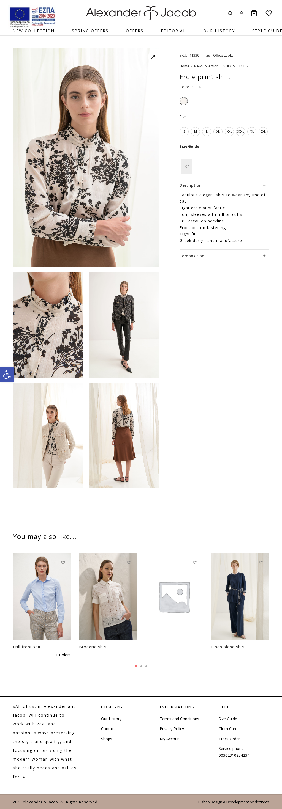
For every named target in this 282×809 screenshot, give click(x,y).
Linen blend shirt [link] (228, 647)
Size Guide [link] (189, 146)
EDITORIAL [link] (173, 30)
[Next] (270, 593)
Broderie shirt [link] (93, 647)
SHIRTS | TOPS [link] (235, 66)
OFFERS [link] (134, 30)
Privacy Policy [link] (172, 728)
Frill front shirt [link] (27, 647)
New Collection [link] (34, 30)
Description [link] (191, 185)
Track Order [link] (229, 738)
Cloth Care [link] (228, 728)
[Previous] (11, 593)
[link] (7, 374)
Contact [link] (108, 728)
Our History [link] (219, 30)
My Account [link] (170, 738)
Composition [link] (192, 255)
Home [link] (184, 66)
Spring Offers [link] (90, 30)
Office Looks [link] (223, 55)
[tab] (224, 185)
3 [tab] (146, 666)
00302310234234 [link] (234, 755)
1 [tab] (136, 666)
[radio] (184, 101)
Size (183, 116)
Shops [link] (106, 738)
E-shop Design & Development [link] (223, 801)
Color (184, 86)
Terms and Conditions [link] (179, 718)
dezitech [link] (262, 801)
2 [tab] (141, 666)
